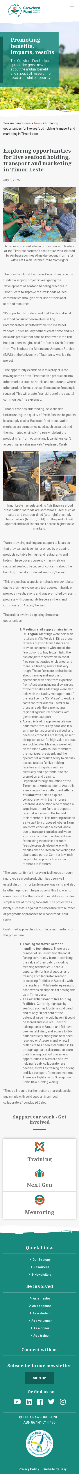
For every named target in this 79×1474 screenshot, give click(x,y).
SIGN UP (39, 1378)
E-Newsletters (41, 1274)
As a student (41, 1313)
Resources (41, 1267)
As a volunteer (41, 1321)
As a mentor (41, 1298)
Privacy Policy (29, 1469)
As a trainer (41, 1335)
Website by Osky (54, 1469)
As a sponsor (41, 1306)
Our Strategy (41, 1259)
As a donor (41, 1328)
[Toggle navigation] (72, 8)
